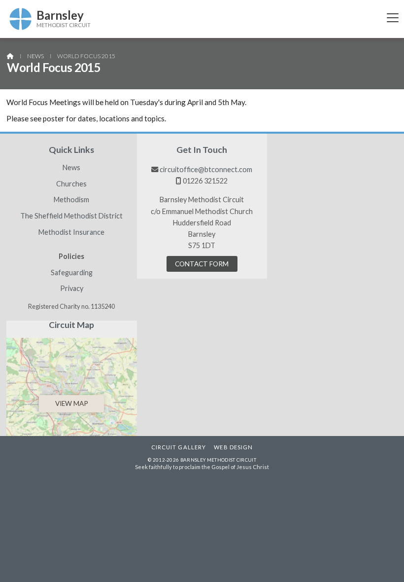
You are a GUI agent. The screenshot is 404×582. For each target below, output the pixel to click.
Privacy (71, 288)
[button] (393, 17)
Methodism (71, 200)
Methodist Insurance (71, 232)
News (35, 56)
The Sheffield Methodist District (71, 216)
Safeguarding (72, 273)
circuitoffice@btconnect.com (206, 169)
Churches (71, 184)
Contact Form (202, 264)
